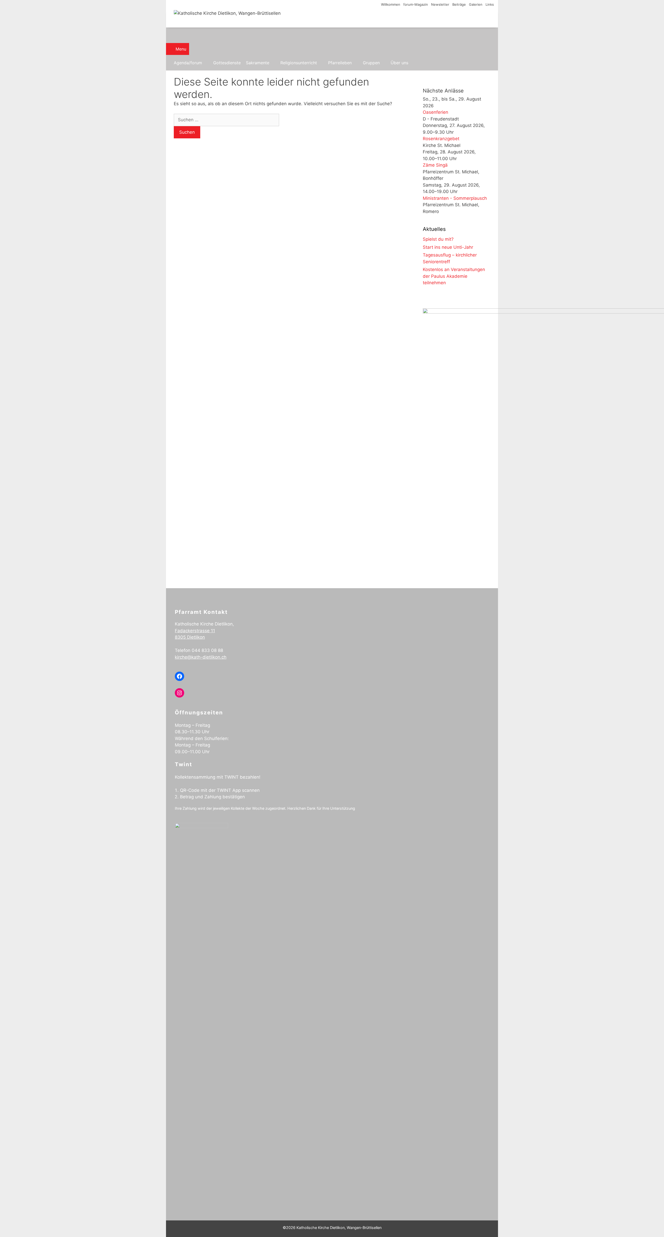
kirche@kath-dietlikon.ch (200, 657)
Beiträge (459, 4)
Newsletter (440, 4)
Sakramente (257, 62)
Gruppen (371, 62)
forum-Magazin (415, 4)
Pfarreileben (340, 62)
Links (490, 4)
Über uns (399, 62)
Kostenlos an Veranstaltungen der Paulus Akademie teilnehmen (454, 276)
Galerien (475, 4)
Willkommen (390, 4)
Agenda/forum (188, 62)
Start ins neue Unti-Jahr (448, 247)
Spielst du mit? (438, 239)
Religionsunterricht (298, 62)
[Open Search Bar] (332, 35)
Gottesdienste (227, 62)
